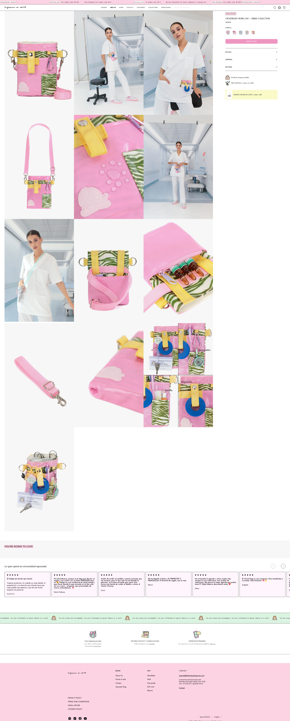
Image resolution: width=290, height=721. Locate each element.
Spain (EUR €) (205, 717)
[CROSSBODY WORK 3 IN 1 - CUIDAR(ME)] (246, 32)
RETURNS (228, 67)
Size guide (151, 683)
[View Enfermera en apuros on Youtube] (85, 718)
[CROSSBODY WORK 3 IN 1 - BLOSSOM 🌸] (227, 32)
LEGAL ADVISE (74, 705)
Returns (150, 690)
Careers (118, 683)
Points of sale (121, 679)
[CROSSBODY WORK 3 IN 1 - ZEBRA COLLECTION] (253, 32)
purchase (152, 644)
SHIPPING (228, 59)
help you (212, 644)
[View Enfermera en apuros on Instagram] (69, 718)
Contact (182, 688)
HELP (149, 671)
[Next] (283, 566)
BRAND (118, 671)
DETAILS (228, 52)
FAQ (149, 679)
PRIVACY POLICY (75, 698)
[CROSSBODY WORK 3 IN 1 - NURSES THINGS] (240, 32)
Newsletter (151, 675)
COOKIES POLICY (75, 709)
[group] (145, 584)
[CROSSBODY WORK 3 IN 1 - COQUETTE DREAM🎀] (234, 32)
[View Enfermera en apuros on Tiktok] (75, 718)
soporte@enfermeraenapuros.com (191, 675)
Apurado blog (121, 686)
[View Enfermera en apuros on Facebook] (80, 718)
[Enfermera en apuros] (15, 7)
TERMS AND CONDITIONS (78, 701)
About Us (119, 675)
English (217, 717)
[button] (141, 7)
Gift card (150, 686)
